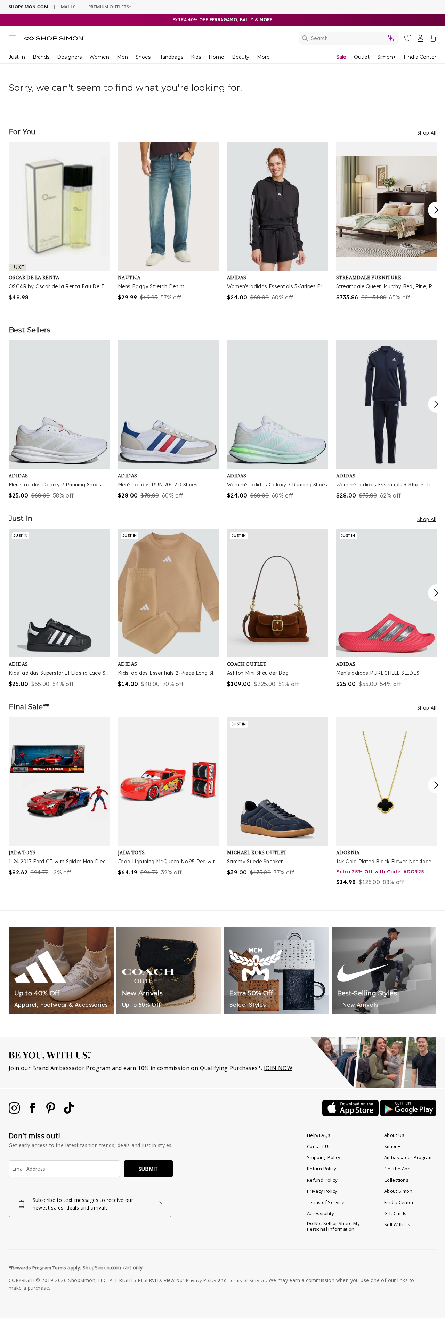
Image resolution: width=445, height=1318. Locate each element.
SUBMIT (148, 1168)
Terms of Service (326, 1202)
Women (99, 57)
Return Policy (321, 1168)
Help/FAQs (319, 1135)
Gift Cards (395, 1213)
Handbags (170, 57)
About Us (394, 1135)
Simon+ (386, 57)
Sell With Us (397, 1224)
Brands (41, 57)
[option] (59, 221)
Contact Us (319, 1146)
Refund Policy (322, 1180)
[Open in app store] (351, 1114)
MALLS (68, 6)
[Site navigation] (12, 39)
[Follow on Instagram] (15, 1111)
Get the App (397, 1168)
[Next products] (436, 210)
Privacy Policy (322, 1191)
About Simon (398, 1191)
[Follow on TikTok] (68, 1111)
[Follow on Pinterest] (51, 1111)
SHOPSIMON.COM (28, 6)
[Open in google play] (408, 1114)
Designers (69, 57)
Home (216, 57)
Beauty (240, 57)
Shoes (143, 57)
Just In (17, 57)
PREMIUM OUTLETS (109, 6)
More (263, 57)
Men (122, 57)
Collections (396, 1180)
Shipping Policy (324, 1157)
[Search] (349, 38)
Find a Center (420, 57)
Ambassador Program (408, 1157)
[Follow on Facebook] (33, 1111)
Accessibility (320, 1213)
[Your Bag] (432, 39)
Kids (196, 57)
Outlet (362, 57)
